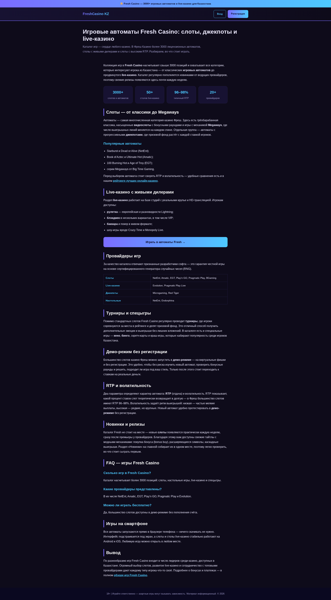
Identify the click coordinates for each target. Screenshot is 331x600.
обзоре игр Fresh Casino (130, 575)
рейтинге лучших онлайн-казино (135, 180)
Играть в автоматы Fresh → (165, 242)
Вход (220, 14)
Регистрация (238, 13)
